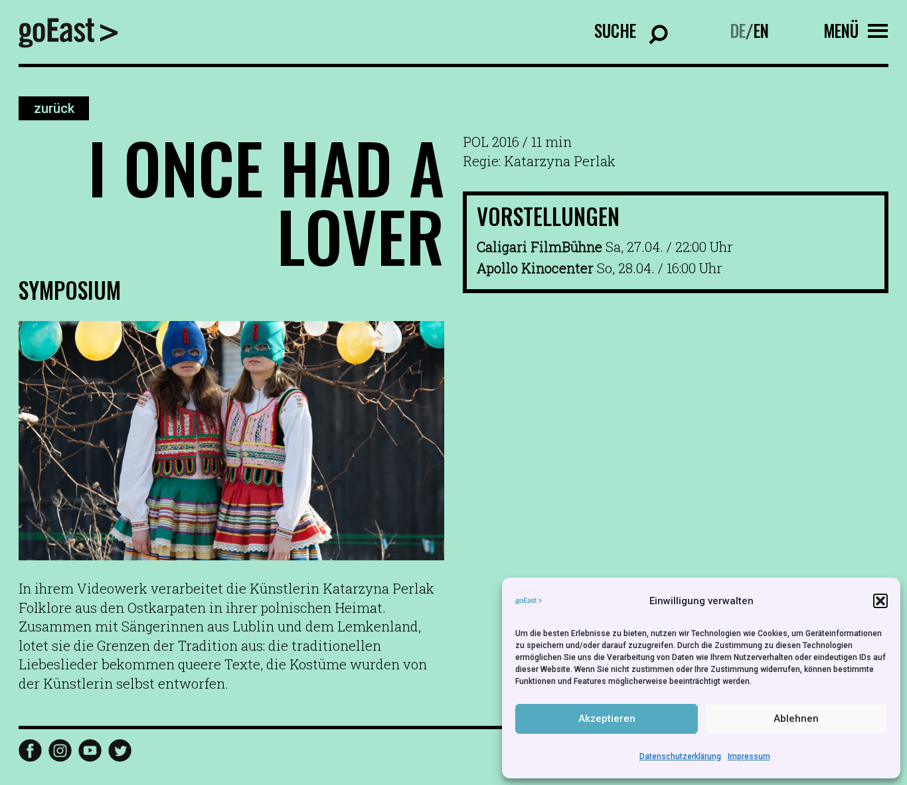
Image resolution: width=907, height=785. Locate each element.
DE (738, 31)
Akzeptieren (606, 719)
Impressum (749, 756)
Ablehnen (796, 719)
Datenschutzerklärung (680, 756)
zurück (54, 108)
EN (761, 31)
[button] (880, 601)
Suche (615, 31)
